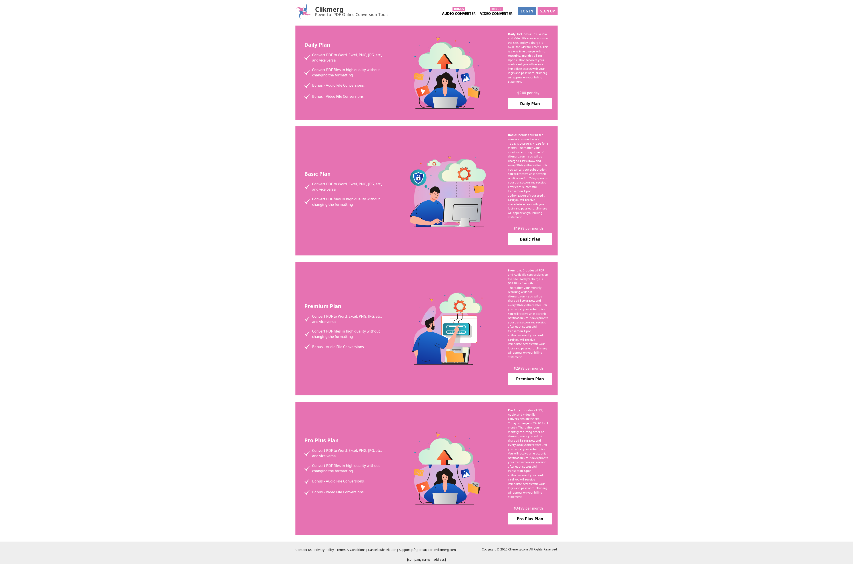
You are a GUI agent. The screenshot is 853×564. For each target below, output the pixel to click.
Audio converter (459, 13)
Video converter (496, 13)
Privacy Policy (324, 550)
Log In (527, 11)
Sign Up (547, 11)
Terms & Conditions (351, 550)
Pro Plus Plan (530, 518)
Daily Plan (530, 103)
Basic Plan (530, 239)
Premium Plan (530, 378)
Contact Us (303, 550)
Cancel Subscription (382, 550)
